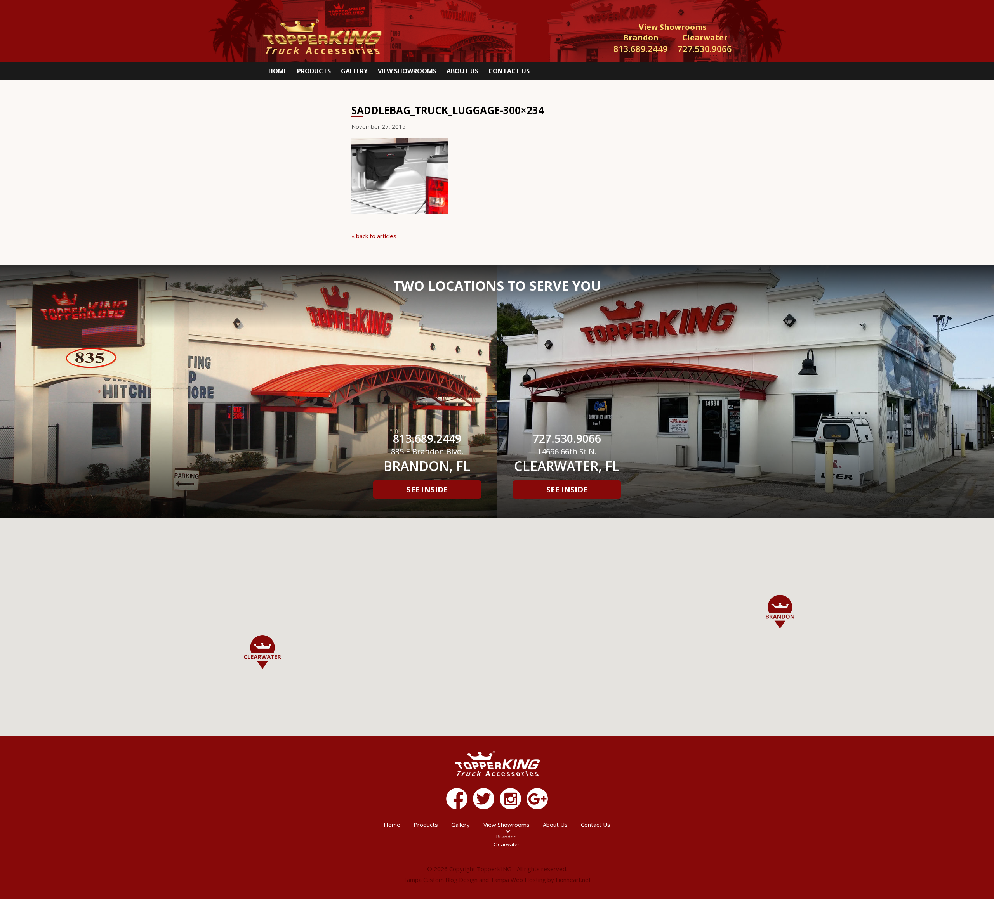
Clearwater (507, 844)
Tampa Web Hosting (518, 879)
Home (277, 71)
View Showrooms (407, 71)
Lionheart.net (573, 879)
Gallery (354, 71)
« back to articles (373, 236)
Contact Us (509, 71)
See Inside (427, 489)
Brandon (506, 836)
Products (314, 71)
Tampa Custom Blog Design (440, 879)
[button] (780, 612)
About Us (462, 71)
